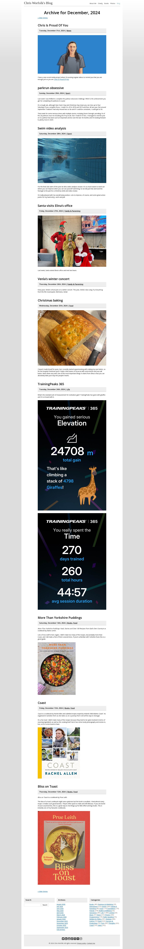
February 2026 (62, 917)
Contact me (91, 943)
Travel (91, 925)
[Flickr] (78, 939)
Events (104, 906)
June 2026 (60, 909)
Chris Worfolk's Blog (38, 3)
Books (106, 3)
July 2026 (60, 906)
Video (100, 925)
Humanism (93, 913)
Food (71, 306)
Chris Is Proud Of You (53, 25)
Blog (118, 3)
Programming (94, 917)
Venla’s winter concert (53, 279)
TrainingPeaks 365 (51, 384)
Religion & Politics (95, 919)
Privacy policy (81, 943)
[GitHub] (75, 939)
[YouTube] (69, 939)
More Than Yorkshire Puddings (60, 618)
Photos (112, 3)
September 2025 (62, 927)
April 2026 (60, 913)
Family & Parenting (72, 211)
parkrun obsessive (51, 88)
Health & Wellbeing (105, 911)
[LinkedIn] (66, 939)
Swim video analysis (52, 128)
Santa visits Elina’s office (55, 206)
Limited (111, 913)
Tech (102, 923)
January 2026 (61, 919)
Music (91, 915)
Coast (42, 703)
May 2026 (60, 911)
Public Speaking (108, 917)
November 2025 (62, 923)
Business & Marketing (105, 904)
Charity (100, 3)
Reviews (109, 919)
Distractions (93, 906)
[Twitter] (63, 939)
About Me (93, 3)
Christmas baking (50, 300)
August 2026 (61, 904)
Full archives (61, 930)
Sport (68, 93)
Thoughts (112, 923)
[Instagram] (81, 939)
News (69, 30)
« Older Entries (43, 18)
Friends (91, 911)
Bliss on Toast (48, 786)
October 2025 (61, 925)
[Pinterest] (72, 939)
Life (68, 389)
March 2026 (61, 915)
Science (92, 921)
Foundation (111, 909)
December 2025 (62, 921)
